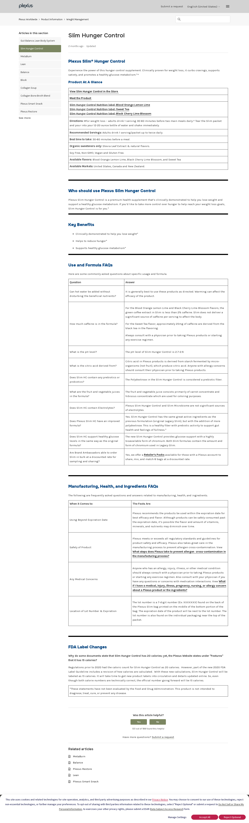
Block (24, 80)
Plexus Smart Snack (31, 103)
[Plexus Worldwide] (26, 6)
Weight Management (77, 19)
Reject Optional (232, 817)
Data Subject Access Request (167, 809)
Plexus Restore (29, 111)
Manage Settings (177, 817)
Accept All (204, 817)
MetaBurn (26, 56)
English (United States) (202, 6)
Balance (25, 72)
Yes (139, 722)
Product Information (52, 19)
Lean (23, 64)
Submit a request (172, 6)
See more (25, 117)
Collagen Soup (29, 88)
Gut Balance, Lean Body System (38, 40)
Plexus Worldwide (28, 19)
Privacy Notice (160, 799)
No (157, 722)
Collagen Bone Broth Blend (35, 95)
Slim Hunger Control (32, 48)
